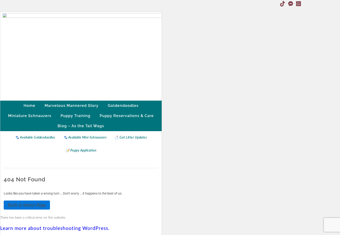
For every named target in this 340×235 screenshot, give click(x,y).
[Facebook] (266, 3)
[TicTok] (282, 3)
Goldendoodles (123, 105)
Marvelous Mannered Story (72, 105)
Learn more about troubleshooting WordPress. (55, 228)
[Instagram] (274, 3)
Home (29, 105)
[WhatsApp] (298, 3)
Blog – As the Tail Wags (81, 126)
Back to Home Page (27, 205)
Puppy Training (75, 116)
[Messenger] (290, 3)
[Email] (306, 3)
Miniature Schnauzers (29, 116)
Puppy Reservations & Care (127, 116)
